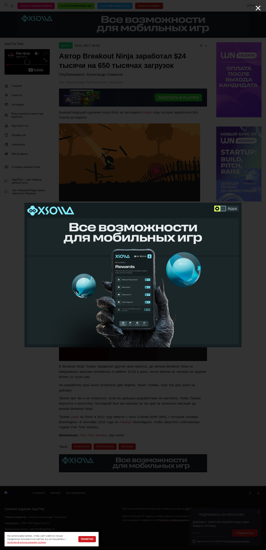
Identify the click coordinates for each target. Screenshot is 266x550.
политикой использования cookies (26, 542)
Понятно (87, 539)
